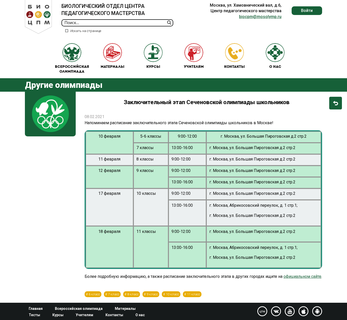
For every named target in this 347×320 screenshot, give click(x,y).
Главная (36, 309)
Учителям (194, 67)
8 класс (133, 294)
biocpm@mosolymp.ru (260, 16)
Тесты (34, 315)
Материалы (112, 67)
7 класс (113, 294)
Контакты (234, 67)
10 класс (172, 294)
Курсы (153, 67)
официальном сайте (302, 276)
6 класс (94, 294)
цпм (262, 311)
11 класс (193, 294)
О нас (275, 67)
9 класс (152, 294)
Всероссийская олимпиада (72, 69)
